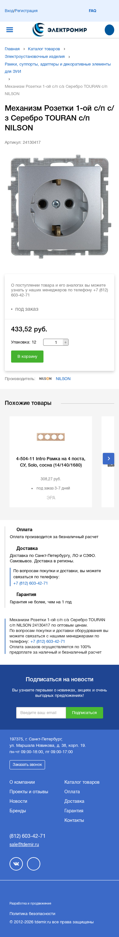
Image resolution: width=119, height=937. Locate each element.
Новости (18, 801)
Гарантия (73, 810)
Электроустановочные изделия (35, 56)
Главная (12, 48)
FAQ (92, 11)
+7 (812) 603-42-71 (30, 583)
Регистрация (26, 11)
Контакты (74, 820)
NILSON (63, 378)
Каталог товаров (44, 48)
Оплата (72, 791)
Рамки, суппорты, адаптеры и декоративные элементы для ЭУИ (58, 68)
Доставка (74, 801)
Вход (9, 11)
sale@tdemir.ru (24, 844)
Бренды (18, 810)
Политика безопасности (32, 913)
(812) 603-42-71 (28, 836)
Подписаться (84, 712)
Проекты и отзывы (29, 791)
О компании (22, 782)
